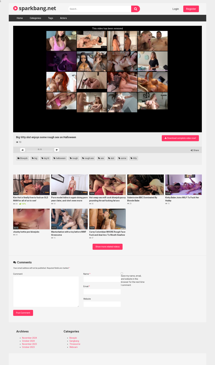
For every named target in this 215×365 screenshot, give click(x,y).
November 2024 (29, 338)
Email (86, 286)
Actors (63, 18)
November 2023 (29, 344)
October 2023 (28, 347)
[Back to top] (205, 356)
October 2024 (28, 341)
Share (196, 150)
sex (102, 158)
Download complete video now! (181, 138)
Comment (18, 274)
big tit (46, 158)
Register (191, 8)
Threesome (74, 344)
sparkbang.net (37, 8)
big (35, 158)
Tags (50, 18)
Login (176, 8)
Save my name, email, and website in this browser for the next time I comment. (133, 280)
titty (135, 158)
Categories (35, 18)
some (123, 158)
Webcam (73, 347)
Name (86, 274)
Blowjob (23, 158)
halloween (61, 158)
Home (20, 18)
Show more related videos (108, 246)
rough (75, 158)
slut (112, 158)
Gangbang (74, 341)
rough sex (89, 158)
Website (87, 299)
